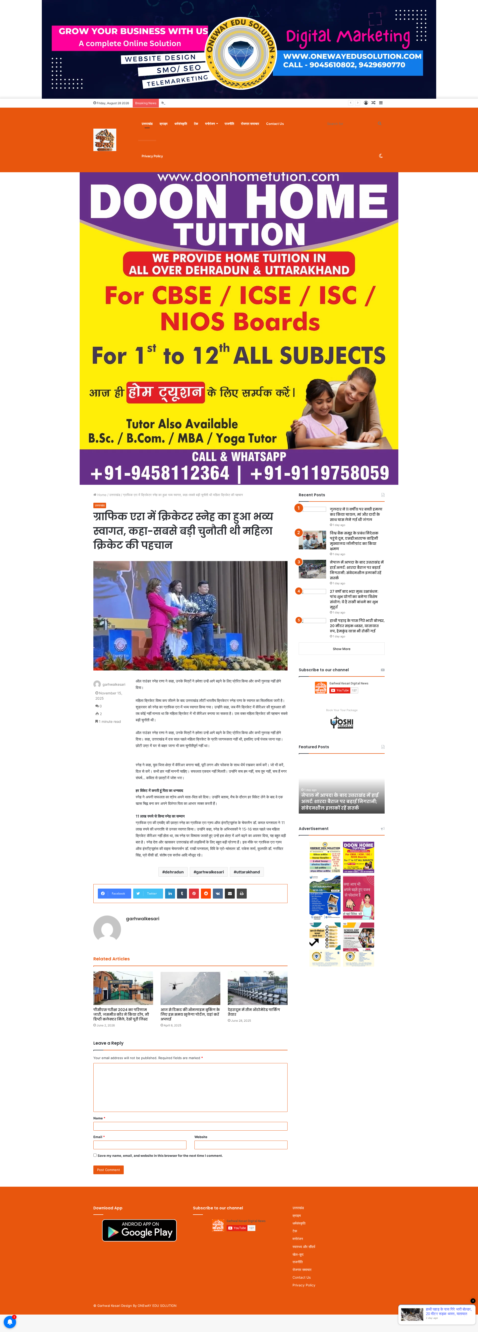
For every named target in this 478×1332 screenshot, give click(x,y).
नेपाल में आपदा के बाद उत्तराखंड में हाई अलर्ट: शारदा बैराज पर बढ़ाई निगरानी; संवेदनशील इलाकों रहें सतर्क (222, 103)
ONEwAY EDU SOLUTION (157, 1306)
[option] (342, 786)
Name (99, 1118)
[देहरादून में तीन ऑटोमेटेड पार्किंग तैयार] (258, 988)
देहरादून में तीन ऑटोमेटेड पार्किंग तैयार (254, 1012)
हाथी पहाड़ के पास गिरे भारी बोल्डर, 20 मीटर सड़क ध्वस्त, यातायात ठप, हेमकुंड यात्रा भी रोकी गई (357, 626)
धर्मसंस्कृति (181, 124)
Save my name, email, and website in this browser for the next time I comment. (160, 1156)
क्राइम (164, 124)
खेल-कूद (298, 1254)
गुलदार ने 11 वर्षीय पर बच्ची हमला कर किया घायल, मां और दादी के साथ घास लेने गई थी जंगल (356, 514)
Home (101, 495)
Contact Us (275, 124)
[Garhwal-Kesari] (104, 140)
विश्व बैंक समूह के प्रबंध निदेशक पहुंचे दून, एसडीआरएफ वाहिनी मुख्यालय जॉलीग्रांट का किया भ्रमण (354, 541)
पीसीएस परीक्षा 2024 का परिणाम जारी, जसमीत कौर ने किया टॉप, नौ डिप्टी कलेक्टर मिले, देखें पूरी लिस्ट (121, 1014)
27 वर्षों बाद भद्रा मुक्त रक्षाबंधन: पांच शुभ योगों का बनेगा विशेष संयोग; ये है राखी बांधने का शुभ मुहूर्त (354, 599)
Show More (342, 649)
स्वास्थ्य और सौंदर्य (304, 1247)
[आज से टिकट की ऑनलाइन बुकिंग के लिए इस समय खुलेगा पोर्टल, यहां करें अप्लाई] (190, 988)
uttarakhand (248, 871)
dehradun (174, 871)
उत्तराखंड (147, 124)
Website (200, 1137)
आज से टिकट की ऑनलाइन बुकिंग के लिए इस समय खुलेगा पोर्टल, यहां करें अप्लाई (190, 1014)
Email (99, 1137)
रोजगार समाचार (250, 124)
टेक (196, 124)
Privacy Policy (152, 156)
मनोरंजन (210, 124)
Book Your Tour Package (342, 710)
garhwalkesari (210, 871)
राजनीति (229, 124)
